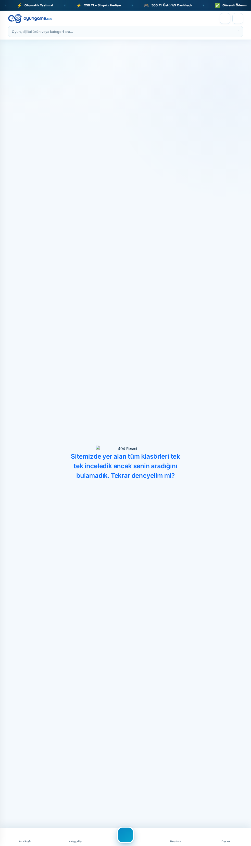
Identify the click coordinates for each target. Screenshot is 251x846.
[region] (125, 5)
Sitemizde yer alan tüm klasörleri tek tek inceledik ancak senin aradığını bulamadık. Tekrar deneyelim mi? (125, 465)
